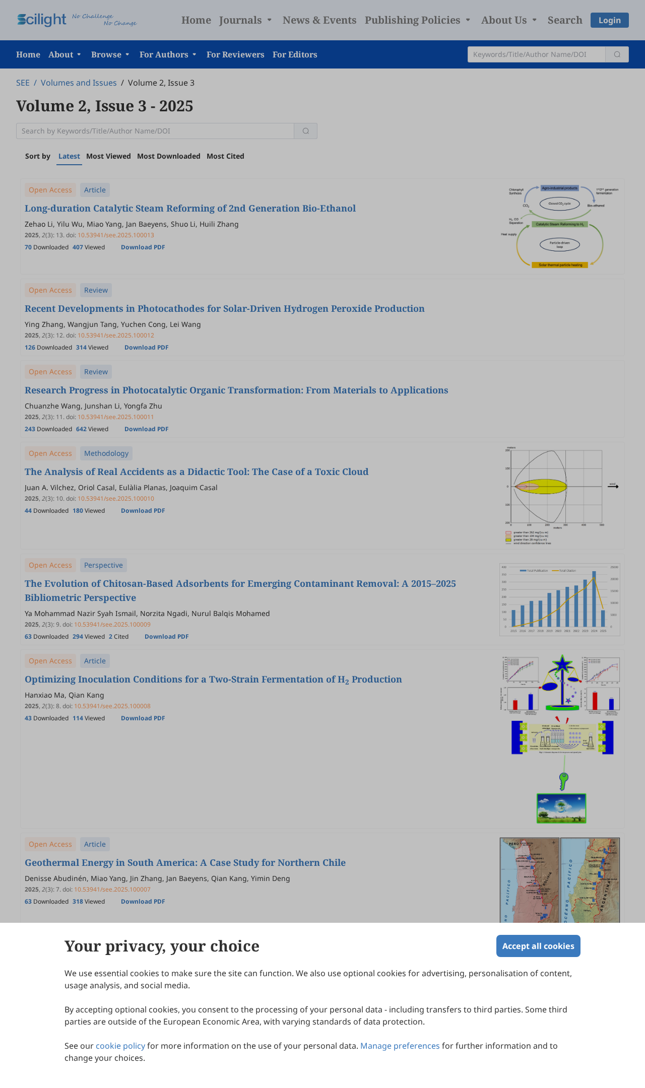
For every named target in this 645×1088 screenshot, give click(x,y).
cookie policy (120, 1045)
